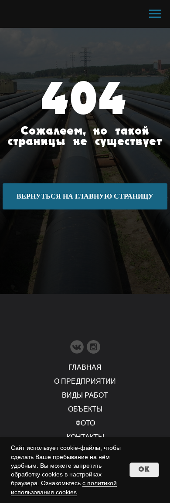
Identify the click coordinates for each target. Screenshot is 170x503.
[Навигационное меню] (155, 14)
